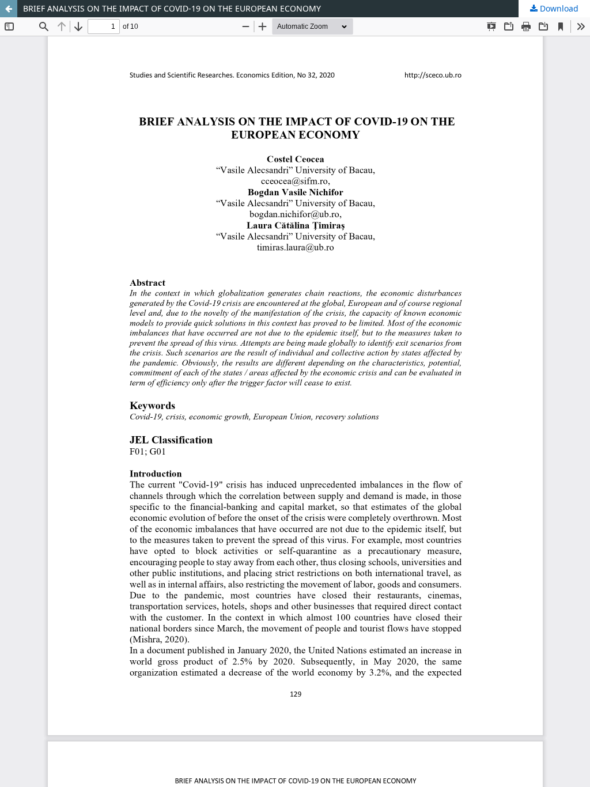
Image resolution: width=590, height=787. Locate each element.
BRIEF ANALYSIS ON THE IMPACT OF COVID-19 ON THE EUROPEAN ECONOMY (172, 8)
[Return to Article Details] (8, 8)
